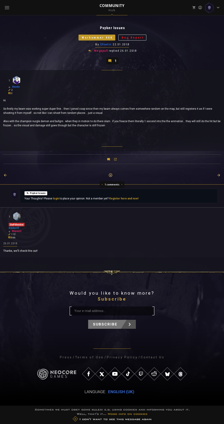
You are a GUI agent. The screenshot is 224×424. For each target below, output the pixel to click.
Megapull (101, 50)
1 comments (112, 184)
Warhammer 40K (97, 37)
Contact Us (152, 357)
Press (66, 357)
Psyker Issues (38, 193)
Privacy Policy (122, 357)
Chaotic (106, 44)
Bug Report (133, 37)
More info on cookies (127, 413)
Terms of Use (89, 357)
